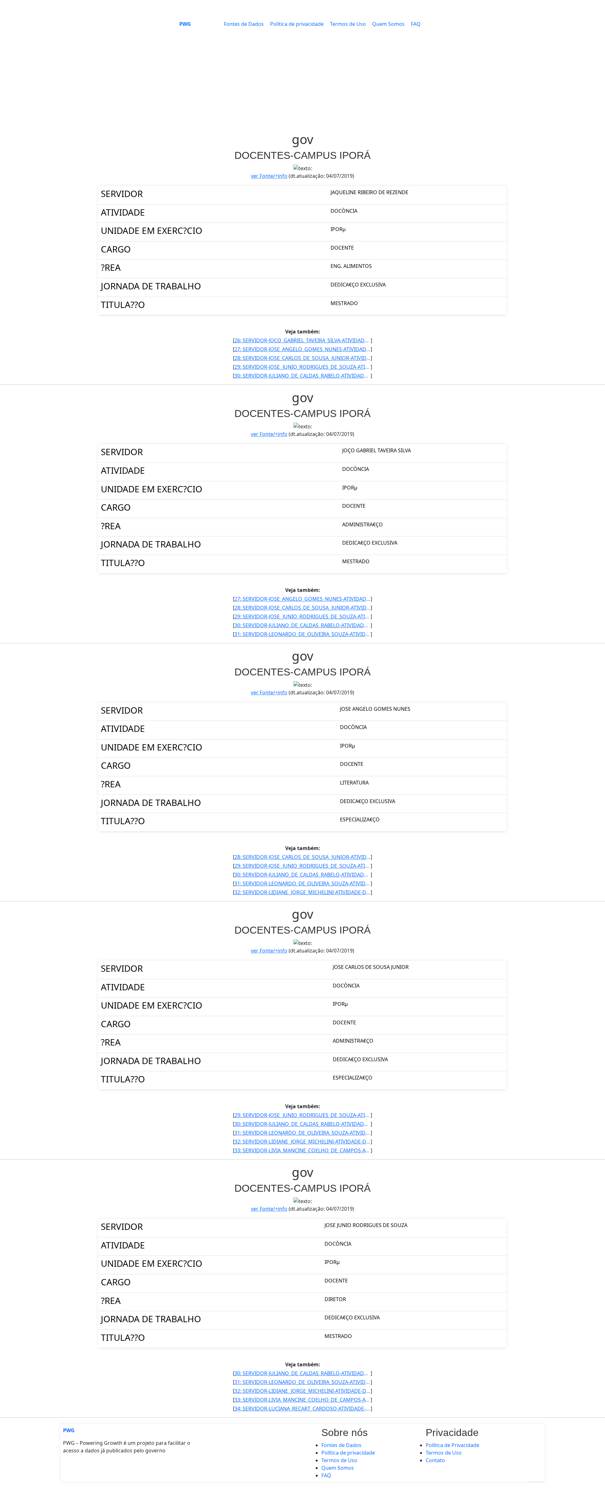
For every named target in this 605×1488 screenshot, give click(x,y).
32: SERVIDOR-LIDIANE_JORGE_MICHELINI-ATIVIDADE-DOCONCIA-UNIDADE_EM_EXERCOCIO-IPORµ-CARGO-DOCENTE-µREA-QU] (302, 892)
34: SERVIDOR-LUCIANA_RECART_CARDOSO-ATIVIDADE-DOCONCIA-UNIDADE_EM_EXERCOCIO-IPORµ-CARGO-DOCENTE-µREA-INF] (302, 1408)
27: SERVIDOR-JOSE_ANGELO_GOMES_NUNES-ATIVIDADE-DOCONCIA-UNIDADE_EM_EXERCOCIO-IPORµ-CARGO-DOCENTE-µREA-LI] (302, 349)
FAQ (416, 23)
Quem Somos (388, 23)
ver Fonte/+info (269, 175)
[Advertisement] (302, 84)
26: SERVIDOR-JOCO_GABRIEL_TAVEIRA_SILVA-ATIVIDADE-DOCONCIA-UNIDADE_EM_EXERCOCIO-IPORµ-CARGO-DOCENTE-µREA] (302, 340)
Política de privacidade (297, 23)
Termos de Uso (348, 23)
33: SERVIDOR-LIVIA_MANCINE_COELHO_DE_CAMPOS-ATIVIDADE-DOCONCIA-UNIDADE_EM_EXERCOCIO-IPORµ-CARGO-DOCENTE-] (302, 1150)
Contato (435, 1460)
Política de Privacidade (452, 1445)
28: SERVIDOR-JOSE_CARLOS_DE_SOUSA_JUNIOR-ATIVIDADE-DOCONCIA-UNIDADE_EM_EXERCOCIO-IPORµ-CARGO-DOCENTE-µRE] (302, 358)
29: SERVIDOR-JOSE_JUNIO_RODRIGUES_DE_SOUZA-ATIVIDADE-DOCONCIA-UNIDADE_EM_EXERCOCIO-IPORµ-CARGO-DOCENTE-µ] (302, 366)
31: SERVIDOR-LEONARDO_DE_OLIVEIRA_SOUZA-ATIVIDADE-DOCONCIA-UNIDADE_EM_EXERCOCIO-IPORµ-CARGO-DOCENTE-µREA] (302, 634)
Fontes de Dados (244, 23)
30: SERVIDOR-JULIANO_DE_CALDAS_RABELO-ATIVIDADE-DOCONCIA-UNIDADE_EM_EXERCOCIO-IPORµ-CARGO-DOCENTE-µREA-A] (302, 375)
